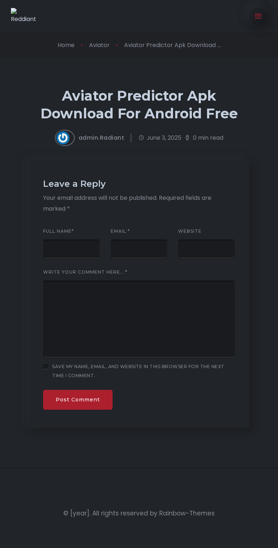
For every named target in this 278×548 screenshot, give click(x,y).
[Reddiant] (26, 16)
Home (66, 45)
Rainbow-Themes (187, 513)
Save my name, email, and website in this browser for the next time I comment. (138, 371)
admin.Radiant (102, 138)
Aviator (99, 45)
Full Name (58, 231)
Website (190, 231)
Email (120, 231)
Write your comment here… (85, 272)
